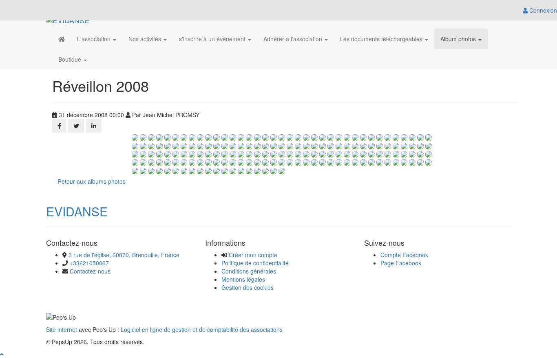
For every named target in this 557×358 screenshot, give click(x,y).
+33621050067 (89, 263)
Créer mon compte (253, 255)
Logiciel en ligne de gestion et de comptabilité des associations (202, 329)
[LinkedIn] (94, 126)
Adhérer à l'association (293, 39)
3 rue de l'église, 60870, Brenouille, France (124, 255)
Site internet (61, 329)
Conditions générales (248, 271)
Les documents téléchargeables (382, 39)
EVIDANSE (77, 211)
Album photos (458, 39)
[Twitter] (76, 126)
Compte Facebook (404, 255)
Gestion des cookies (247, 287)
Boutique (70, 59)
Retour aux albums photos (91, 181)
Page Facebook (400, 263)
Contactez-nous (90, 271)
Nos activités (145, 39)
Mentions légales (243, 279)
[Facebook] (59, 126)
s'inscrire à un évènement (213, 39)
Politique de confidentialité (255, 263)
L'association (94, 39)
